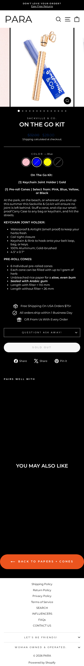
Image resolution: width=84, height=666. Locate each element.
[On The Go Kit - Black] (22, 431)
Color (42, 153)
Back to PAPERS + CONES (45, 561)
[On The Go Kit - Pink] (6, 431)
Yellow (47, 162)
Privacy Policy (42, 596)
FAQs (42, 619)
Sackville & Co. (42, 118)
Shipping (27, 139)
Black (58, 162)
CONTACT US (42, 625)
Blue (36, 162)
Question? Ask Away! (42, 332)
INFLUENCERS (42, 613)
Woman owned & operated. (41, 647)
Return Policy (42, 590)
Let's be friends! (41, 637)
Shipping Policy (42, 584)
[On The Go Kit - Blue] (11, 431)
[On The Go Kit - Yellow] (16, 431)
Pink (26, 162)
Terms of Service (42, 602)
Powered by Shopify (42, 662)
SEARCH (42, 607)
